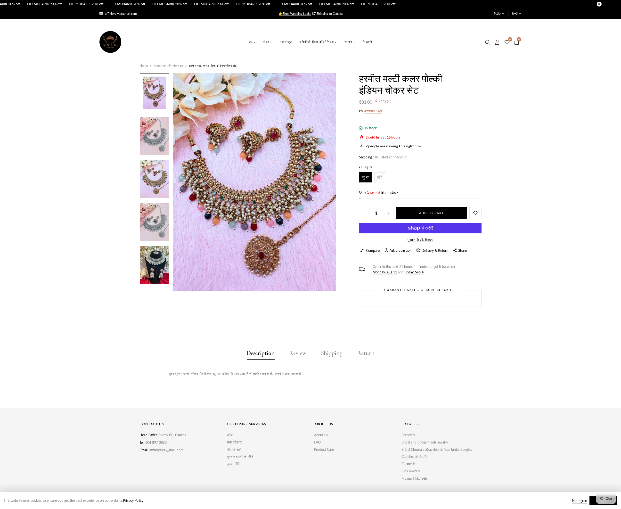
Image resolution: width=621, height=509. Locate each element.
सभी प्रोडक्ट (234, 442)
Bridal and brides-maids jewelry (424, 442)
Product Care (324, 449)
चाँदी (379, 177)
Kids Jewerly (410, 471)
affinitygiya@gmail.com (121, 14)
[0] (507, 42)
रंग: (366, 167)
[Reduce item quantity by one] (363, 213)
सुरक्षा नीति (233, 464)
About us (321, 435)
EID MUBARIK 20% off (44, 4)
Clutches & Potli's (414, 456)
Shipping (365, 157)
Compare (373, 250)
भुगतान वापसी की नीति (240, 456)
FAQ (317, 442)
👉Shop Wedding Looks (295, 14)
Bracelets (408, 435)
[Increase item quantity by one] (388, 213)
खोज (230, 435)
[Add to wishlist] (475, 213)
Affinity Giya (373, 111)
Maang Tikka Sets (414, 478)
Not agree (579, 501)
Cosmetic (408, 464)
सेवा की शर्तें (234, 449)
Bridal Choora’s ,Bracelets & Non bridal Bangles (436, 449)
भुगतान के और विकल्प (420, 240)
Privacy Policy (133, 500)
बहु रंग (365, 177)
